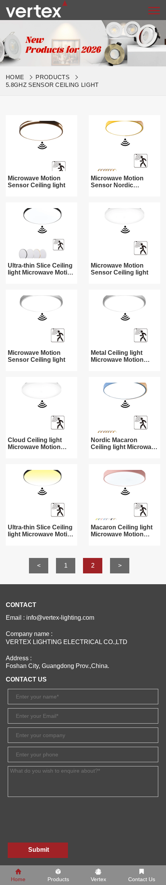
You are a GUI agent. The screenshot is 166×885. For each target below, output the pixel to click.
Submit (38, 849)
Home (15, 77)
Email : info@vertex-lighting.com (50, 617)
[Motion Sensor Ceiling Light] (37, 8)
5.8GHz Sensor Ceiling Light (52, 84)
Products (52, 77)
